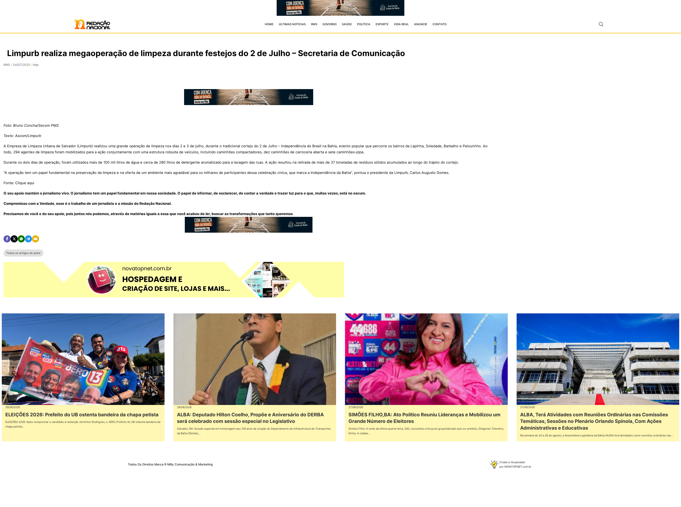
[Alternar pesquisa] (601, 24)
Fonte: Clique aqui (19, 183)
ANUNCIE (420, 24)
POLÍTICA (363, 24)
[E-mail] (35, 238)
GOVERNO (330, 24)
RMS (314, 24)
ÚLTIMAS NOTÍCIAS (292, 24)
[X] (14, 238)
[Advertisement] (532, 114)
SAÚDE (347, 24)
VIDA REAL (401, 24)
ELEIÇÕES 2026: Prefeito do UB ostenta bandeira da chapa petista (82, 415)
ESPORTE (382, 24)
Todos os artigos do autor (23, 253)
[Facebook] (7, 238)
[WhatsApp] (21, 238)
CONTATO (440, 24)
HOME (269, 24)
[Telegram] (28, 238)
